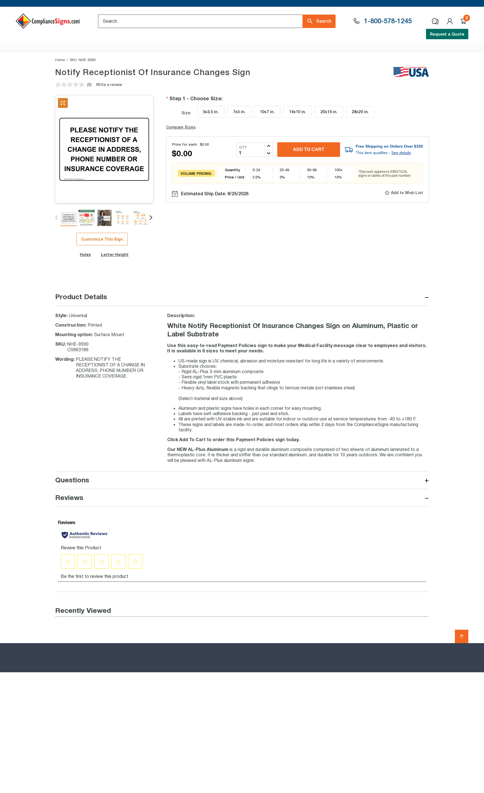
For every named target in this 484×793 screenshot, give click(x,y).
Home (60, 59)
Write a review (109, 84)
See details (401, 152)
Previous (57, 218)
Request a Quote (447, 34)
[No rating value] (71, 84)
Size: (186, 112)
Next (151, 218)
